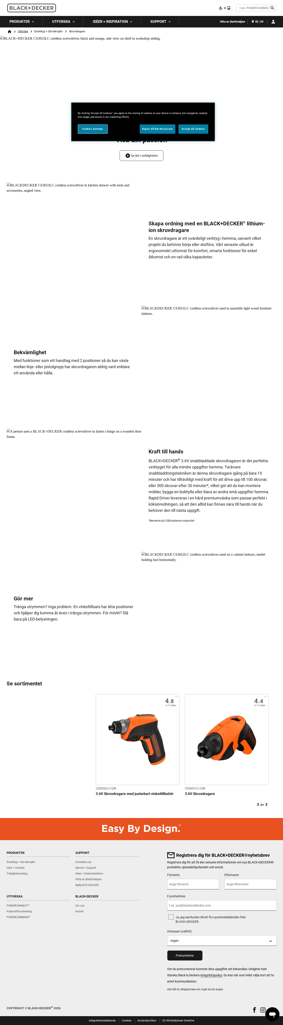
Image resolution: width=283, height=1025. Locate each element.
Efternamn (231, 875)
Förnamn (173, 875)
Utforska (61, 21)
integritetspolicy (211, 975)
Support (158, 21)
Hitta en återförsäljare (232, 21)
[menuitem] (21, 21)
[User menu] (273, 22)
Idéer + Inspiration (110, 21)
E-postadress (176, 896)
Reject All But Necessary (157, 128)
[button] (141, 155)
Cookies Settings (92, 128)
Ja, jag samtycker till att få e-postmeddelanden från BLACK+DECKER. (211, 919)
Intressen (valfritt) (179, 931)
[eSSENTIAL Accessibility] (225, 8)
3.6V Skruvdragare (200, 794)
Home (9, 31)
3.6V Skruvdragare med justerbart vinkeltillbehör (135, 794)
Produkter (20, 21)
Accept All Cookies (193, 128)
